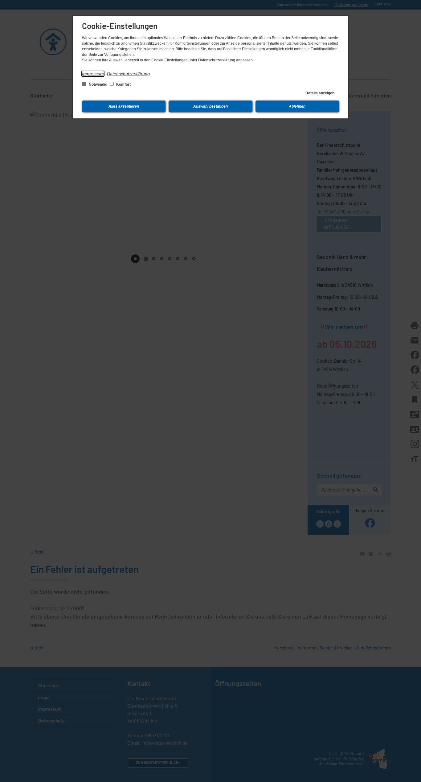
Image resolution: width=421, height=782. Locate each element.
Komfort (123, 84)
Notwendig (98, 84)
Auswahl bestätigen (210, 106)
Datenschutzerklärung (128, 73)
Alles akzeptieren (123, 106)
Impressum (93, 73)
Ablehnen (297, 106)
